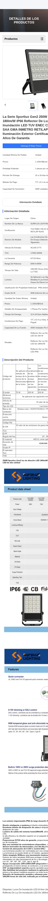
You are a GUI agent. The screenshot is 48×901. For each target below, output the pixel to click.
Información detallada (31, 202)
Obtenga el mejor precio (31, 146)
